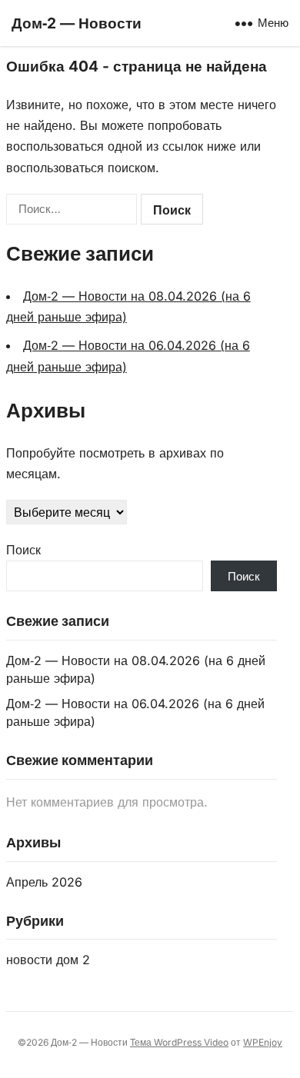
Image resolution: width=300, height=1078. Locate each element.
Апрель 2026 (44, 882)
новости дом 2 (48, 959)
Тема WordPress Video (179, 1042)
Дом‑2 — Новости (77, 23)
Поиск (23, 549)
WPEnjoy (262, 1042)
